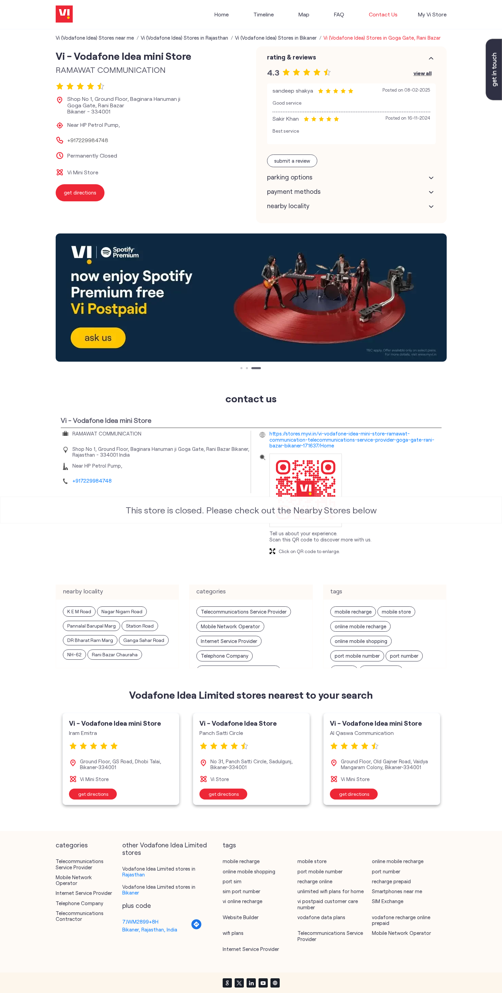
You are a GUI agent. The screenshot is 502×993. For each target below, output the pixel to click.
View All (423, 73)
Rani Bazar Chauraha (115, 654)
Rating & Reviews (291, 57)
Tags (229, 845)
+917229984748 (87, 140)
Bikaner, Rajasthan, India (149, 929)
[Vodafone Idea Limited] (64, 14)
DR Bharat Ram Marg (90, 640)
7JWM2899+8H (140, 921)
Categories (72, 845)
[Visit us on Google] (227, 983)
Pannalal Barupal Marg (91, 626)
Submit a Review (292, 161)
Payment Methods (294, 191)
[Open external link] (494, 98)
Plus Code (136, 905)
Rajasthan (133, 874)
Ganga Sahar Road (143, 640)
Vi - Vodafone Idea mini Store (115, 723)
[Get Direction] (196, 928)
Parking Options (289, 177)
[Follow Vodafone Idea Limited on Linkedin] (251, 983)
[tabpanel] (251, 297)
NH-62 (74, 654)
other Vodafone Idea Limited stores (164, 848)
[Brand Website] (275, 983)
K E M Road (79, 611)
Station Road (140, 626)
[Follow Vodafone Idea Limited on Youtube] (263, 983)
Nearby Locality (288, 206)
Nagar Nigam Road (121, 611)
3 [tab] (253, 369)
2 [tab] (247, 369)
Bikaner (130, 892)
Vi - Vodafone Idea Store (238, 723)
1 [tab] (242, 369)
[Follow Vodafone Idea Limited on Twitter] (239, 983)
